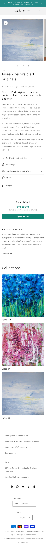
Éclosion (6, 368)
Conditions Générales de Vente (18, 447)
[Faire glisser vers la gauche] (17, 66)
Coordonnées (10, 453)
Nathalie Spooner (13, 531)
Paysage (6, 417)
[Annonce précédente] (5, 3)
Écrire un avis (23, 216)
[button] (5, 11)
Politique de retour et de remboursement (22, 441)
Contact (5, 253)
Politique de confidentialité (16, 435)
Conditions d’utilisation (34, 539)
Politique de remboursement (26, 535)
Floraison (6, 319)
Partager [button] (8, 186)
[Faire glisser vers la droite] (28, 66)
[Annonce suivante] (41, 3)
